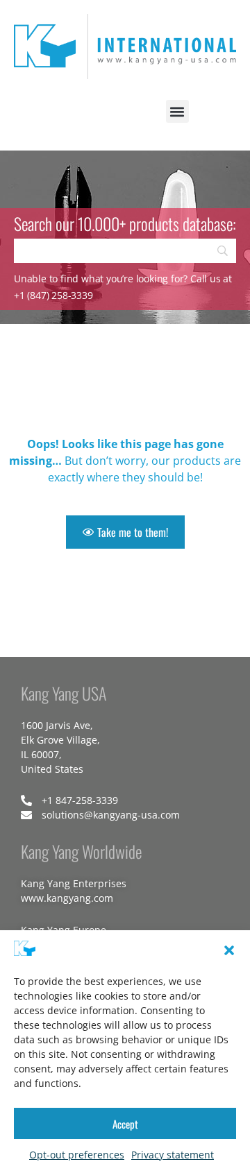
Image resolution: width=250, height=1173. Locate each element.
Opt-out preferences (76, 1154)
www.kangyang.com (67, 898)
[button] (229, 950)
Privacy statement (172, 1154)
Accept (125, 1123)
